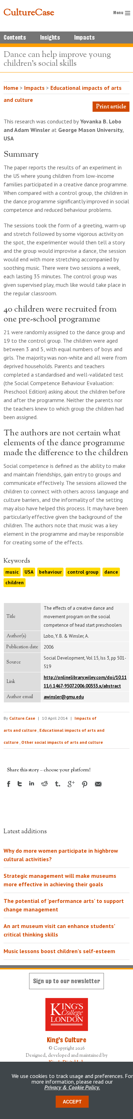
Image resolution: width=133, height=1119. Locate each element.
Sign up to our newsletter (66, 981)
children (14, 582)
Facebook (8, 784)
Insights (50, 37)
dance (111, 572)
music (12, 572)
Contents (15, 37)
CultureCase (29, 13)
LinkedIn (31, 783)
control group (83, 572)
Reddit (44, 783)
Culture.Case (22, 718)
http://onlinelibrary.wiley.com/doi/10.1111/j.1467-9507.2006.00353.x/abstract (85, 681)
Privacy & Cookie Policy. (72, 1087)
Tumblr (57, 784)
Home (11, 87)
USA (28, 572)
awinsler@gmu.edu (64, 697)
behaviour (50, 572)
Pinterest (85, 784)
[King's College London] (66, 1015)
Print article (111, 107)
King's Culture (66, 1039)
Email (98, 784)
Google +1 (71, 784)
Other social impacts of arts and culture (62, 742)
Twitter (19, 784)
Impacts (84, 37)
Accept (72, 1101)
